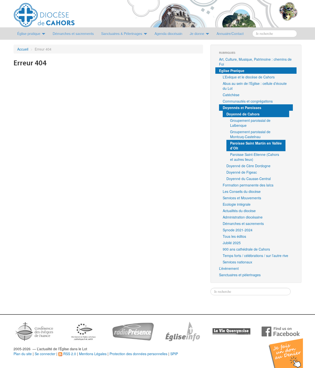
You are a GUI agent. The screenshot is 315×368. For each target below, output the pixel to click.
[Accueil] (44, 13)
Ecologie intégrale (237, 204)
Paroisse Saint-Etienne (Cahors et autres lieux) (254, 157)
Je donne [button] (197, 33)
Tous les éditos (234, 236)
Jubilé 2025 (232, 242)
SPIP (174, 353)
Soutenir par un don (290, 349)
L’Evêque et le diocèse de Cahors (249, 76)
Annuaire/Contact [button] (230, 33)
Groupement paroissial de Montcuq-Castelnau (250, 134)
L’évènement (229, 268)
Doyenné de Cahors (243, 113)
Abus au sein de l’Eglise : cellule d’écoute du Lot (255, 86)
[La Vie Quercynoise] (231, 331)
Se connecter (45, 353)
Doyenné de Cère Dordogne (248, 165)
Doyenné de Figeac (241, 172)
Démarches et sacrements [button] (73, 33)
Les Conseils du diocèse (242, 191)
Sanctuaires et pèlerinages (240, 274)
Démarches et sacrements (243, 223)
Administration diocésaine (243, 217)
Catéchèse (231, 94)
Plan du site (23, 353)
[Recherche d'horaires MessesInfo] (182, 331)
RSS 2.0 (69, 353)
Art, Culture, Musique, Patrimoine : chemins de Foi (255, 62)
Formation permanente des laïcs (248, 185)
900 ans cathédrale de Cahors (246, 249)
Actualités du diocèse (239, 210)
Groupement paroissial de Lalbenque (250, 123)
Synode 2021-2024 (237, 229)
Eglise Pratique (231, 70)
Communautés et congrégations (248, 101)
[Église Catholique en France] (34, 331)
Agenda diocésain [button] (168, 33)
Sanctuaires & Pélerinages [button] (122, 33)
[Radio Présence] (133, 331)
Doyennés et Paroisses (242, 107)
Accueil (22, 49)
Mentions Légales (93, 353)
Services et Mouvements (242, 197)
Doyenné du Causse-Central (248, 178)
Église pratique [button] (29, 33)
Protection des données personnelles (138, 353)
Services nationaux (237, 261)
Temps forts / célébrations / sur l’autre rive (255, 255)
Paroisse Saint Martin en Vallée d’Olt (256, 145)
